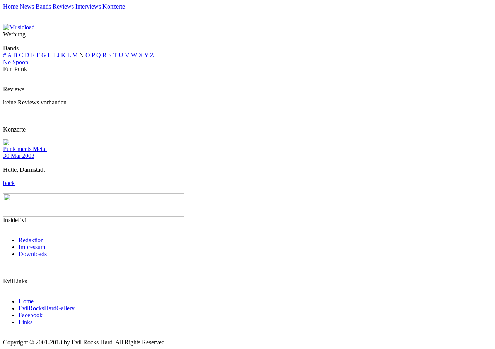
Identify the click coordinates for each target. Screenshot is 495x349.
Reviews (63, 6)
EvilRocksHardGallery (47, 308)
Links (25, 322)
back (9, 183)
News (27, 6)
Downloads (33, 254)
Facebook (31, 315)
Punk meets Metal (25, 148)
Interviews (88, 6)
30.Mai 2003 (18, 155)
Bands (43, 6)
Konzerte (113, 6)
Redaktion (31, 240)
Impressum (32, 247)
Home (10, 6)
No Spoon (15, 62)
